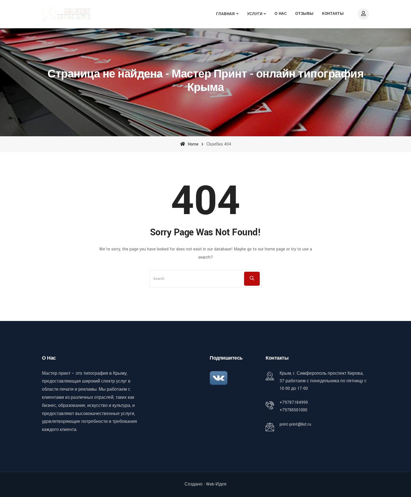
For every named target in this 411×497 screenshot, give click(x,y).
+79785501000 (293, 410)
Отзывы (304, 13)
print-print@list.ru (295, 424)
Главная (225, 14)
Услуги (255, 14)
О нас (281, 13)
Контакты (333, 13)
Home (192, 144)
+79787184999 (294, 402)
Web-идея (216, 484)
